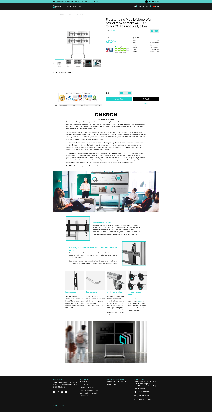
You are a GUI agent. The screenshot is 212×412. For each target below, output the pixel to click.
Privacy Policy (84, 381)
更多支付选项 (146, 103)
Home (54, 15)
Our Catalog (111, 384)
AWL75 (140, 301)
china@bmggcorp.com (144, 399)
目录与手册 (97, 105)
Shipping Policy (85, 384)
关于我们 (74, 6)
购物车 (148, 6)
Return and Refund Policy (89, 390)
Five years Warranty (87, 387)
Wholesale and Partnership (116, 381)
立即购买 (146, 99)
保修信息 (80, 105)
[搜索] (158, 7)
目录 (68, 6)
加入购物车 (119, 99)
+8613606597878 (144, 392)
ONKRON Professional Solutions (66, 15)
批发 (146, 1)
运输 (74, 105)
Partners (142, 6)
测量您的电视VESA (64, 105)
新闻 (80, 6)
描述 (56, 105)
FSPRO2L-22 (80, 15)
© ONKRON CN (56, 405)
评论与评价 (89, 105)
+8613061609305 (144, 395)
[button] (102, 63)
